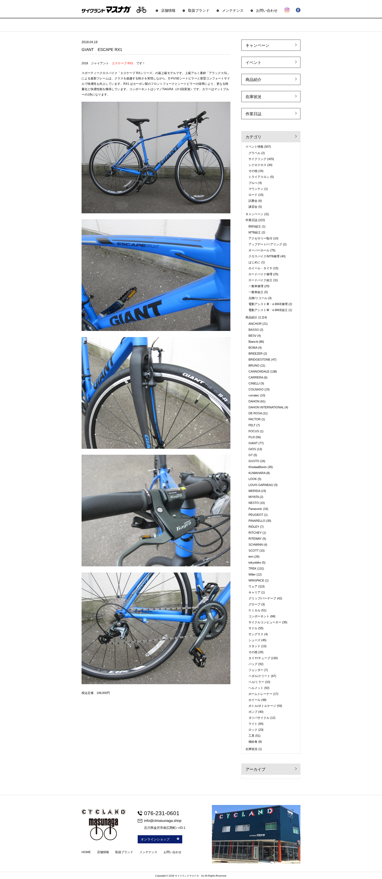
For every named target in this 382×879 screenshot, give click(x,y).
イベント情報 (254, 146)
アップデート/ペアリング (265, 244)
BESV (252, 335)
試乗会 (252, 200)
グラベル (254, 153)
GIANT (253, 443)
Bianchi (253, 341)
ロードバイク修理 (260, 274)
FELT (251, 425)
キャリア (254, 592)
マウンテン (255, 188)
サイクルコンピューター (264, 622)
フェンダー (255, 670)
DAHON (253, 401)
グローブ (254, 604)
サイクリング (257, 159)
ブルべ (252, 182)
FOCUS (253, 431)
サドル (252, 628)
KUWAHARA (256, 473)
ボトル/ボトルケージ (262, 705)
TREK (252, 568)
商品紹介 (253, 79)
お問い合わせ (267, 11)
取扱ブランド (199, 11)
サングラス (255, 634)
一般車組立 (255, 292)
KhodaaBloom (257, 467)
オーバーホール (258, 250)
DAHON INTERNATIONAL (266, 407)
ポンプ (252, 711)
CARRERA (255, 377)
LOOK (252, 479)
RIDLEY (253, 526)
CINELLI (254, 383)
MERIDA (254, 491)
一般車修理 (255, 286)
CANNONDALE (258, 371)
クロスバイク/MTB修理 (264, 256)
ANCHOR (255, 323)
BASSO (253, 329)
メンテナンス (233, 11)
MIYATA (253, 497)
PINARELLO (256, 520)
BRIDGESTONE (259, 359)
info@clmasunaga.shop (162, 821)
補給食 (252, 741)
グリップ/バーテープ (262, 598)
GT (250, 455)
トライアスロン (258, 177)
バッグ (252, 664)
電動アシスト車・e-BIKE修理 (268, 304)
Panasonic (255, 508)
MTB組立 (254, 232)
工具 (251, 735)
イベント (253, 62)
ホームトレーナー (260, 694)
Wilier (252, 574)
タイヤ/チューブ (259, 658)
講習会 (252, 206)
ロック (252, 729)
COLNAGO (256, 389)
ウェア (252, 586)
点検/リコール (257, 298)
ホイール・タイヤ (260, 268)
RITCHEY (255, 532)
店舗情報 (168, 11)
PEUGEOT (255, 514)
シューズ (254, 640)
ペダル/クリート (259, 676)
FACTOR (254, 419)
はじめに (254, 262)
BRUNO (253, 365)
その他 (252, 171)
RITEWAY (255, 538)
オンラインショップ (155, 839)
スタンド (254, 646)
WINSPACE (256, 580)
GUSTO (253, 461)
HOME (86, 852)
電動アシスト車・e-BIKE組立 (268, 310)
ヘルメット (255, 688)
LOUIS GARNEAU (260, 485)
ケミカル (254, 610)
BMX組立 (254, 226)
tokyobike (254, 562)
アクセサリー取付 (260, 238)
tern (250, 556)
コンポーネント (258, 616)
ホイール (254, 699)
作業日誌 (253, 114)
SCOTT (253, 550)
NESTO (253, 502)
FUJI (251, 437)
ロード (252, 194)
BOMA (252, 347)
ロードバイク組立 (260, 280)
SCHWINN (255, 544)
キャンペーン (257, 45)
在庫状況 (253, 97)
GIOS (252, 449)
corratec (253, 395)
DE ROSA (255, 413)
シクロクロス (257, 165)
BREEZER (255, 353)
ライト (252, 723)
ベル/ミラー (256, 682)
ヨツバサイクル (258, 717)
